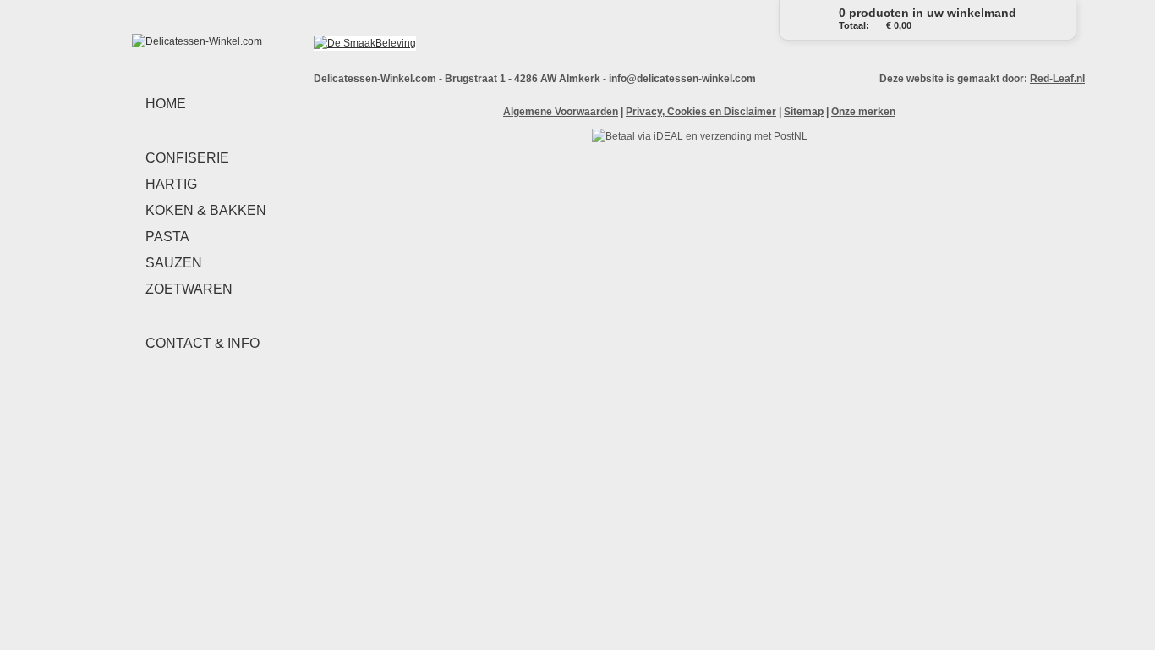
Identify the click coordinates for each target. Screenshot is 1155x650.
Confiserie (187, 158)
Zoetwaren (189, 289)
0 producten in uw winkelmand (927, 18)
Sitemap (804, 112)
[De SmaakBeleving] (365, 43)
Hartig (171, 184)
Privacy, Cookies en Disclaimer (701, 112)
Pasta (167, 236)
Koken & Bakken (205, 210)
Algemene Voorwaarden (560, 112)
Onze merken (863, 112)
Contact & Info (202, 343)
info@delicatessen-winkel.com (682, 79)
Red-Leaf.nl (1057, 79)
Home (165, 103)
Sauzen (173, 263)
